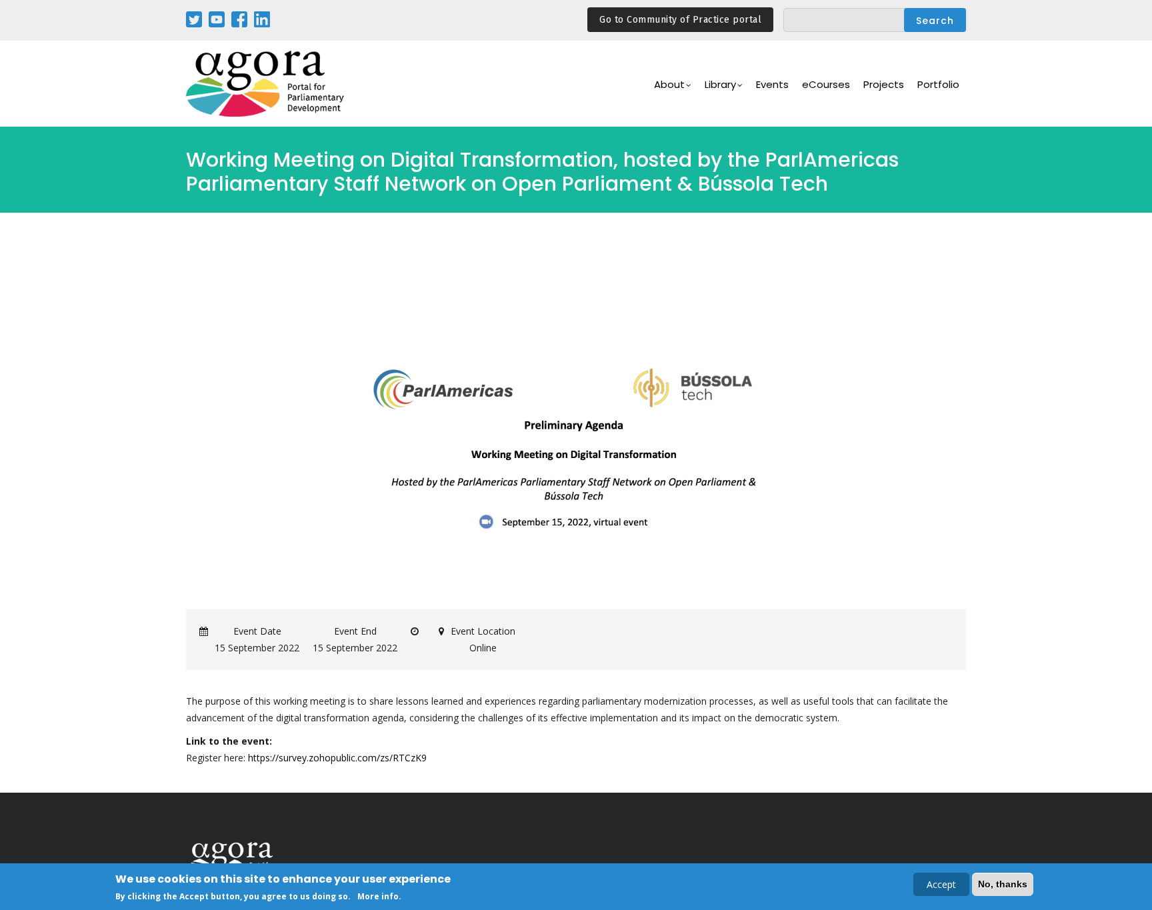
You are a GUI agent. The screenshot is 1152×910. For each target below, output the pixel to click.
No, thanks (1002, 884)
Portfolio (938, 84)
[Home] (266, 84)
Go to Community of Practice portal (680, 19)
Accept (941, 884)
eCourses (826, 84)
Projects (883, 84)
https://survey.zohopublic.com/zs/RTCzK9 (337, 757)
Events (772, 84)
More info (378, 895)
